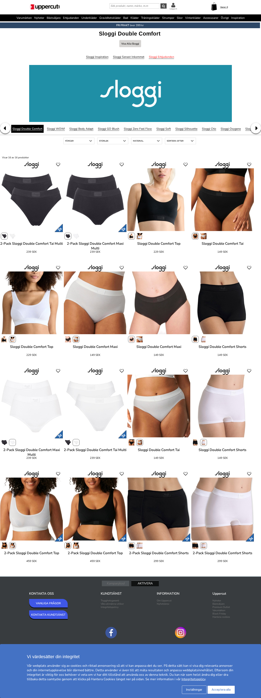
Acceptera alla (221, 689)
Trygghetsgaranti (110, 600)
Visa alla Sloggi (130, 43)
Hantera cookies (221, 617)
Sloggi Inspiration (97, 57)
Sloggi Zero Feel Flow (138, 129)
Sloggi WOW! (56, 129)
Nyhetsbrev (163, 603)
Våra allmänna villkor (112, 603)
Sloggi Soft (163, 129)
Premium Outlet (221, 607)
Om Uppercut (164, 600)
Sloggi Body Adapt (81, 129)
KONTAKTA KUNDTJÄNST (48, 615)
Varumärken (24, 18)
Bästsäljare (54, 18)
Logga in (173, 9)
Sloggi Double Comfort (27, 129)
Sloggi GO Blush (108, 129)
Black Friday (219, 613)
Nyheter (39, 18)
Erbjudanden (71, 18)
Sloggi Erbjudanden (161, 57)
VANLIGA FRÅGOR (48, 603)
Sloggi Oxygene (231, 129)
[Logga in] (173, 5)
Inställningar (194, 689)
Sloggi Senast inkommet (128, 57)
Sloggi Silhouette (186, 129)
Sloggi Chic (209, 129)
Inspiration (238, 18)
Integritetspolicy (109, 607)
